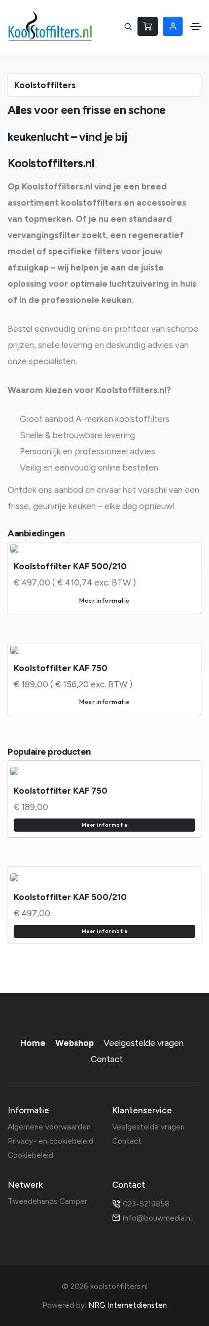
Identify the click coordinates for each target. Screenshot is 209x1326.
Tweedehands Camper (47, 1201)
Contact (107, 1059)
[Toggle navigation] (195, 26)
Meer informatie (104, 600)
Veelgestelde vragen (143, 1043)
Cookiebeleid (30, 1155)
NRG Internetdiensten (127, 1305)
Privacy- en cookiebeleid (50, 1141)
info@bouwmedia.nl (157, 1218)
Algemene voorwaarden (49, 1127)
